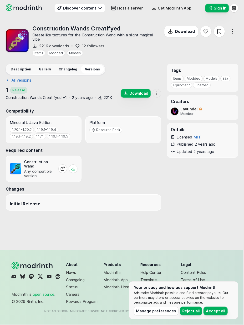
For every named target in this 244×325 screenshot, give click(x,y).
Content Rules (193, 272)
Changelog (75, 280)
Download (185, 31)
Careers (72, 294)
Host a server (130, 8)
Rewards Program (81, 301)
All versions (21, 80)
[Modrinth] (32, 265)
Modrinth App (115, 280)
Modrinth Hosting (119, 287)
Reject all (191, 311)
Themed (201, 85)
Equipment (181, 85)
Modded (56, 53)
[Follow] (206, 31)
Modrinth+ (112, 272)
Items (39, 53)
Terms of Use (193, 280)
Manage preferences (156, 311)
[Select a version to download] (73, 168)
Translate (148, 280)
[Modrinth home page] (24, 9)
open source (43, 294)
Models (75, 53)
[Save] (219, 31)
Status (72, 287)
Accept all (215, 311)
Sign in (220, 8)
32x (225, 78)
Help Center (150, 272)
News (71, 272)
